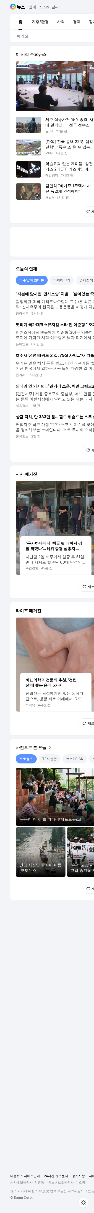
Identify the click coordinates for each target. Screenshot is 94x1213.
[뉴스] (21, 7)
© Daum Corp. (21, 1197)
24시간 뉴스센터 (56, 1176)
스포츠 (43, 7)
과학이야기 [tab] (61, 280)
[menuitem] (20, 21)
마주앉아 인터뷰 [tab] (31, 280)
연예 (32, 7)
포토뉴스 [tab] (26, 759)
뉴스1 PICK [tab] (74, 759)
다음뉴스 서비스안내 (25, 1176)
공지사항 (78, 1176)
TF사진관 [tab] (49, 759)
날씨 (55, 7)
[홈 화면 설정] (83, 1203)
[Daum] (13, 7)
